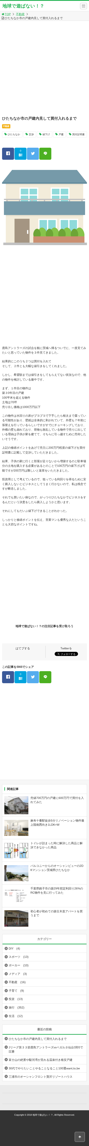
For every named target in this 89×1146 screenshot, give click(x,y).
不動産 (20, 14)
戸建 (61, 134)
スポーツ (14, 956)
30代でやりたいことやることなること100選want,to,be (44, 1068)
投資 (11, 999)
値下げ (46, 134)
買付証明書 (78, 134)
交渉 (31, 134)
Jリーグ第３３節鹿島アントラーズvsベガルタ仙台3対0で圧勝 (46, 1049)
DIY (11, 948)
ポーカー (14, 965)
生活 (11, 1016)
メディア (14, 973)
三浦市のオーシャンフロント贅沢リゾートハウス (40, 1076)
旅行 (11, 1007)
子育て (13, 990)
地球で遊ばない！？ (23, 6)
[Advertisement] (44, 67)
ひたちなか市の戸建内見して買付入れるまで (38, 1038)
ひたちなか (14, 134)
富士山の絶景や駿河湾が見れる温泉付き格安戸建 (40, 1059)
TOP (8, 14)
